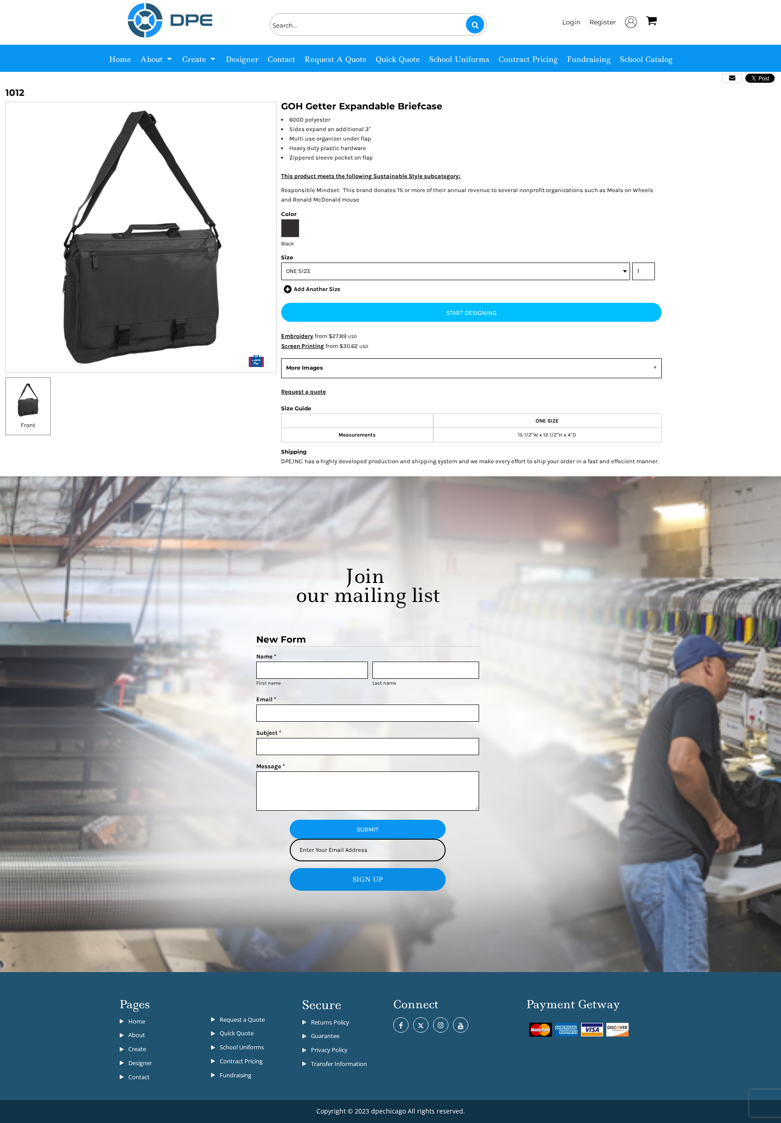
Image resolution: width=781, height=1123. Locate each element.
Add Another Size (317, 289)
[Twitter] (420, 1025)
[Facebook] (401, 1025)
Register (602, 22)
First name (268, 683)
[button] (157, 58)
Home (136, 1021)
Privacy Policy (329, 1050)
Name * (266, 656)
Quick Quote (237, 1033)
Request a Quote (242, 1019)
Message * (270, 766)
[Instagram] (440, 1025)
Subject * (268, 732)
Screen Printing (302, 346)
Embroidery (297, 336)
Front (28, 425)
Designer (140, 1063)
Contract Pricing (241, 1061)
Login (571, 22)
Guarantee (325, 1036)
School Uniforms (242, 1047)
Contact (139, 1077)
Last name (384, 683)
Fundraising (235, 1075)
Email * (266, 699)
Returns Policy (330, 1022)
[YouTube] (460, 1025)
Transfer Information (339, 1064)
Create (137, 1049)
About (136, 1035)
